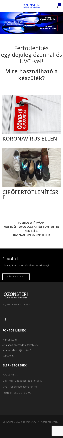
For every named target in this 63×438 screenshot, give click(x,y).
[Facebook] (5, 319)
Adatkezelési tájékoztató (16, 350)
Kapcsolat (8, 355)
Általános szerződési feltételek (20, 344)
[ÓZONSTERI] (31, 6)
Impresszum (9, 339)
